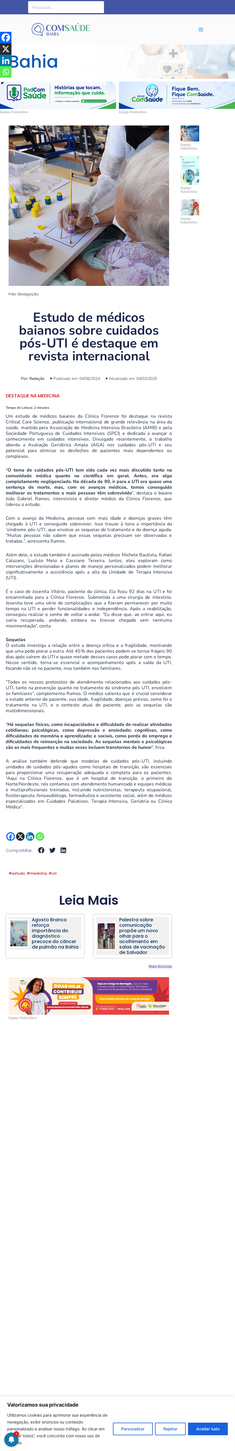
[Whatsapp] (40, 836)
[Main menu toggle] (201, 29)
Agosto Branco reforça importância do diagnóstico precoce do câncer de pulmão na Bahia (55, 933)
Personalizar (132, 1428)
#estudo (17, 873)
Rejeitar (170, 1428)
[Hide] (2, 83)
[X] (20, 836)
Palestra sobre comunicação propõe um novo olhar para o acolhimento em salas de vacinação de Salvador (142, 936)
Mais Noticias (160, 966)
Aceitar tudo (208, 1428)
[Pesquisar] (100, 7)
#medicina (37, 873)
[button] (4, 93)
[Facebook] (10, 836)
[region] (117, 1423)
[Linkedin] (30, 836)
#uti (52, 873)
